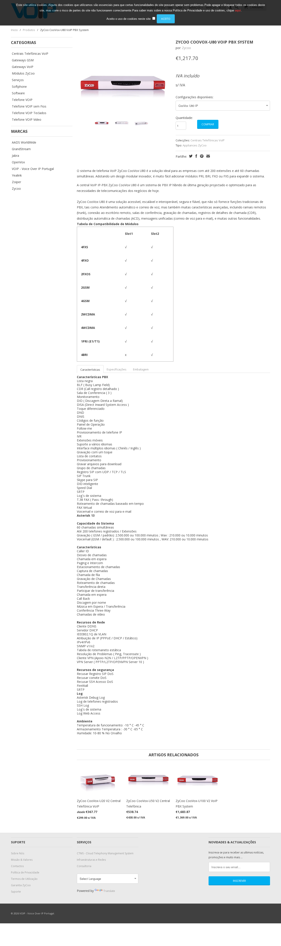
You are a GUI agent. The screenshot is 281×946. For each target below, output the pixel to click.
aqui (238, 10)
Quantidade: (184, 118)
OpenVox (18, 162)
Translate (109, 891)
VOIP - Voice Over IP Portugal (33, 169)
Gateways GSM (23, 60)
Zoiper (16, 182)
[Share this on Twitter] (190, 156)
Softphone (19, 87)
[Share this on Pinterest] (201, 156)
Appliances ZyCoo (195, 145)
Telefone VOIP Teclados (29, 113)
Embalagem (141, 369)
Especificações (116, 369)
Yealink (17, 175)
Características (90, 370)
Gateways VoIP (22, 67)
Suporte (16, 891)
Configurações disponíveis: (194, 97)
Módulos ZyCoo (23, 73)
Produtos (29, 30)
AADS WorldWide (24, 142)
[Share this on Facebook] (195, 156)
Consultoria (84, 866)
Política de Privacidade (25, 872)
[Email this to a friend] (207, 156)
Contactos (17, 866)
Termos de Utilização (24, 879)
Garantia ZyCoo (21, 885)
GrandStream (21, 149)
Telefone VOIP (22, 100)
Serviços (18, 80)
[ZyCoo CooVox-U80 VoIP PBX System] (124, 83)
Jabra (15, 156)
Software (18, 93)
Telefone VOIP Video (26, 120)
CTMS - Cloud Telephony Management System (105, 853)
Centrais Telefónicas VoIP (30, 54)
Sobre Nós (17, 853)
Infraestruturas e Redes (91, 860)
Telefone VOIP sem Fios (29, 106)
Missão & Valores (21, 860)
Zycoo (16, 189)
